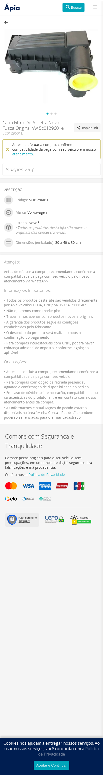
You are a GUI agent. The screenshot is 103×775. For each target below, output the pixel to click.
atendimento (22, 154)
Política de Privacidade (46, 474)
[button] (7, 22)
